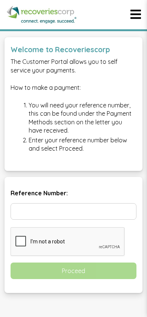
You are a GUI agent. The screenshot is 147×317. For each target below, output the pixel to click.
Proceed (73, 271)
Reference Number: (39, 193)
